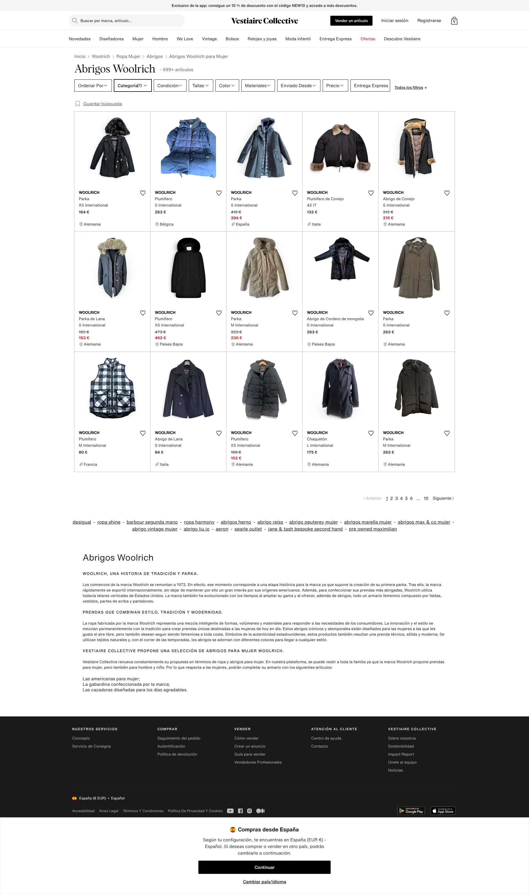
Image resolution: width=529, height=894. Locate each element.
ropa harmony (199, 522)
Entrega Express (336, 39)
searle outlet (248, 529)
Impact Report (401, 754)
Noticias (395, 770)
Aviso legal (108, 810)
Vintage (209, 39)
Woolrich (101, 56)
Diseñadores (111, 39)
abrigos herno (236, 522)
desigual (82, 522)
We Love (185, 39)
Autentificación (171, 746)
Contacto (319, 746)
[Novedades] (95, 39)
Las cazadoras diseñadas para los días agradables (135, 689)
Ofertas (367, 39)
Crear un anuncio (249, 746)
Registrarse (429, 20)
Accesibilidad (83, 810)
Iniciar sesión (395, 20)
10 (426, 498)
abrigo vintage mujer (154, 529)
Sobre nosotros (402, 738)
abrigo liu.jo (197, 529)
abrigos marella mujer (368, 522)
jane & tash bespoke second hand (305, 529)
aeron (222, 529)
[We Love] (197, 39)
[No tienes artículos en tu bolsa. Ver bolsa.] (454, 21)
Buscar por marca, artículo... (106, 20)
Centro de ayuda (326, 738)
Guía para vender (249, 754)
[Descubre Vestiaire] (425, 39)
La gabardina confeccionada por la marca (126, 684)
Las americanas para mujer (111, 678)
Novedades (80, 39)
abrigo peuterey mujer (313, 522)
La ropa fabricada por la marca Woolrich (119, 623)
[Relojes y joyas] (281, 39)
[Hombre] (172, 39)
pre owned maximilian (373, 529)
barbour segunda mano (152, 522)
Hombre (160, 39)
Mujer (138, 39)
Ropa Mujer (128, 56)
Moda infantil (298, 39)
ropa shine (108, 522)
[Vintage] (221, 39)
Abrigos (155, 56)
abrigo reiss (270, 522)
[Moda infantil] (315, 39)
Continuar (265, 867)
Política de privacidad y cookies (195, 810)
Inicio (79, 56)
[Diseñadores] (128, 39)
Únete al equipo (402, 762)
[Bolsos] (243, 39)
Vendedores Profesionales (258, 762)
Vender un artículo (351, 20)
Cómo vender (246, 738)
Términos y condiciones (143, 810)
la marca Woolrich (132, 585)
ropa (221, 662)
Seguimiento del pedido (178, 738)
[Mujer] (148, 39)
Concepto (81, 738)
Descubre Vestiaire (402, 39)
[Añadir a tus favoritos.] (142, 193)
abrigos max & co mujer (424, 522)
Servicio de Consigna (91, 746)
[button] (454, 21)
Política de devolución (177, 754)
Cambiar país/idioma (264, 881)
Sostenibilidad (401, 746)
